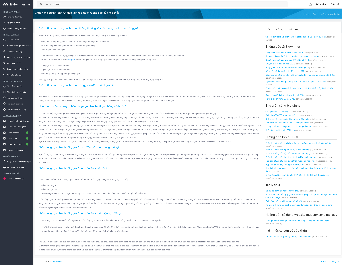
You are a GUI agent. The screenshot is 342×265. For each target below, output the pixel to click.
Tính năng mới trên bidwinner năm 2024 (292, 201)
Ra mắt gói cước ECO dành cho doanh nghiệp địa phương (299, 56)
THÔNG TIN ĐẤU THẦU (12, 81)
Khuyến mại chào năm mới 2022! (288, 63)
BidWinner (57, 261)
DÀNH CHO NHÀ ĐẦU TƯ (13, 174)
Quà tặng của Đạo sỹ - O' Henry (288, 130)
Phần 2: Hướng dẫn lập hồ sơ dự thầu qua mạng (295, 149)
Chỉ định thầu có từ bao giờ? (286, 111)
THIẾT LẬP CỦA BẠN (11, 12)
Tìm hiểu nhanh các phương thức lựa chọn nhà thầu (296, 236)
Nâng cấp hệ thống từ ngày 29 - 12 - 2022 (293, 71)
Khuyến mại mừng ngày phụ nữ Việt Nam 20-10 (295, 60)
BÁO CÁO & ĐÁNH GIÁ (12, 116)
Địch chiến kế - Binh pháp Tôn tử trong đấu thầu (295, 119)
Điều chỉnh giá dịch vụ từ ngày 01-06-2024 (293, 95)
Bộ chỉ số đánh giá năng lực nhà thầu (290, 190)
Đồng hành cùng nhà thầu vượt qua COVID (293, 52)
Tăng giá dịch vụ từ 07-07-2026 (288, 99)
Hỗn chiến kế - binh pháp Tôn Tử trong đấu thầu (295, 122)
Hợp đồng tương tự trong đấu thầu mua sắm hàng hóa (298, 161)
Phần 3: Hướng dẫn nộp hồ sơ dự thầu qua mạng (296, 153)
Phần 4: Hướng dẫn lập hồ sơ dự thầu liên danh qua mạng (300, 157)
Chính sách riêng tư (330, 261)
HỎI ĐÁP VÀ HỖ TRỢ (11, 156)
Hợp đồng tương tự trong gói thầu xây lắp (293, 164)
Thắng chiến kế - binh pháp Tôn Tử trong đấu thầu (296, 126)
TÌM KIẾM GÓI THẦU (11, 35)
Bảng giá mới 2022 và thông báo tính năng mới (295, 67)
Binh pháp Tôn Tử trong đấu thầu (289, 115)
